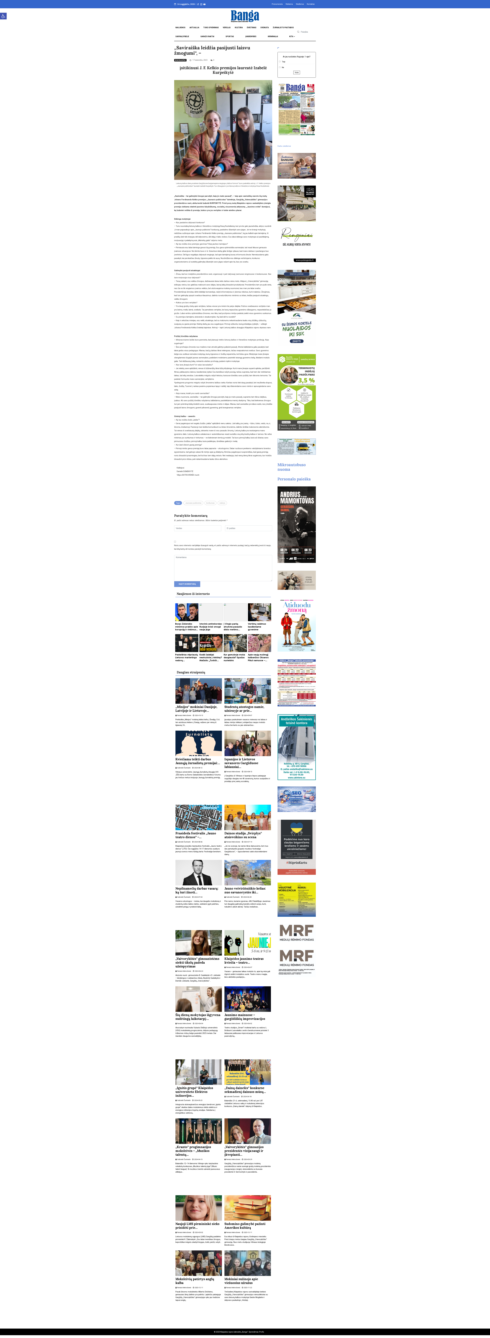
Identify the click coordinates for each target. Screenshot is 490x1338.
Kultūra (239, 28)
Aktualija (194, 28)
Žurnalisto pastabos (283, 28)
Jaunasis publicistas (193, 503)
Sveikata (264, 28)
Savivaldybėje (182, 36)
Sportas (230, 36)
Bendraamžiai (180, 60)
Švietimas (251, 28)
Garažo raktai (207, 36)
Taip (283, 62)
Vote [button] (297, 73)
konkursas (210, 503)
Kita (291, 36)
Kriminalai (273, 36)
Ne (283, 67)
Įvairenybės (250, 36)
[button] (3, 16)
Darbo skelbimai (284, 146)
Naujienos (180, 28)
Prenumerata (277, 4)
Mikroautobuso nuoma (292, 467)
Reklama (289, 4)
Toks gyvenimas (211, 28)
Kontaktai (311, 4)
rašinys (222, 503)
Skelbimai (300, 4)
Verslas (227, 28)
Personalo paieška (294, 479)
